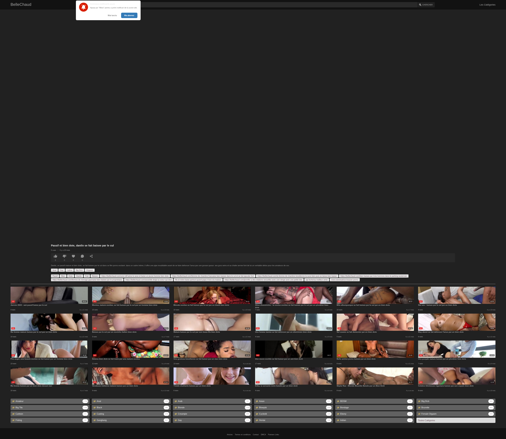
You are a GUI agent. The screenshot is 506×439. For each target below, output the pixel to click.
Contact (256, 435)
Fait (86, 276)
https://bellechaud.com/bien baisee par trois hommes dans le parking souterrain (373, 276)
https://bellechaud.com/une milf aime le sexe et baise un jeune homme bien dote (135, 276)
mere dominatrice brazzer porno (344, 280)
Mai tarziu (112, 15)
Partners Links (273, 435)
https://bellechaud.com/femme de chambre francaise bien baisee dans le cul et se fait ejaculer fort (213, 276)
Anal (54, 270)
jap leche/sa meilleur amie (317, 280)
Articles (230, 435)
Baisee (95, 276)
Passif (55, 276)
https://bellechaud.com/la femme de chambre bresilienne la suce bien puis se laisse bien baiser (297, 276)
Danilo (79, 276)
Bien (63, 276)
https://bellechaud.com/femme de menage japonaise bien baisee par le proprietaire (87, 280)
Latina (69, 270)
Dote (71, 276)
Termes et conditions (243, 435)
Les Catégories (487, 4)
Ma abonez (129, 15)
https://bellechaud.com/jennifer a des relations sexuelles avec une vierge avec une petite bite (263, 280)
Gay (61, 270)
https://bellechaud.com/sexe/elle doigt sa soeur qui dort (149, 280)
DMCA (263, 435)
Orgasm (89, 270)
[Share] (91, 256)
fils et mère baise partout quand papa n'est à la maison (198, 280)
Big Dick (79, 270)
